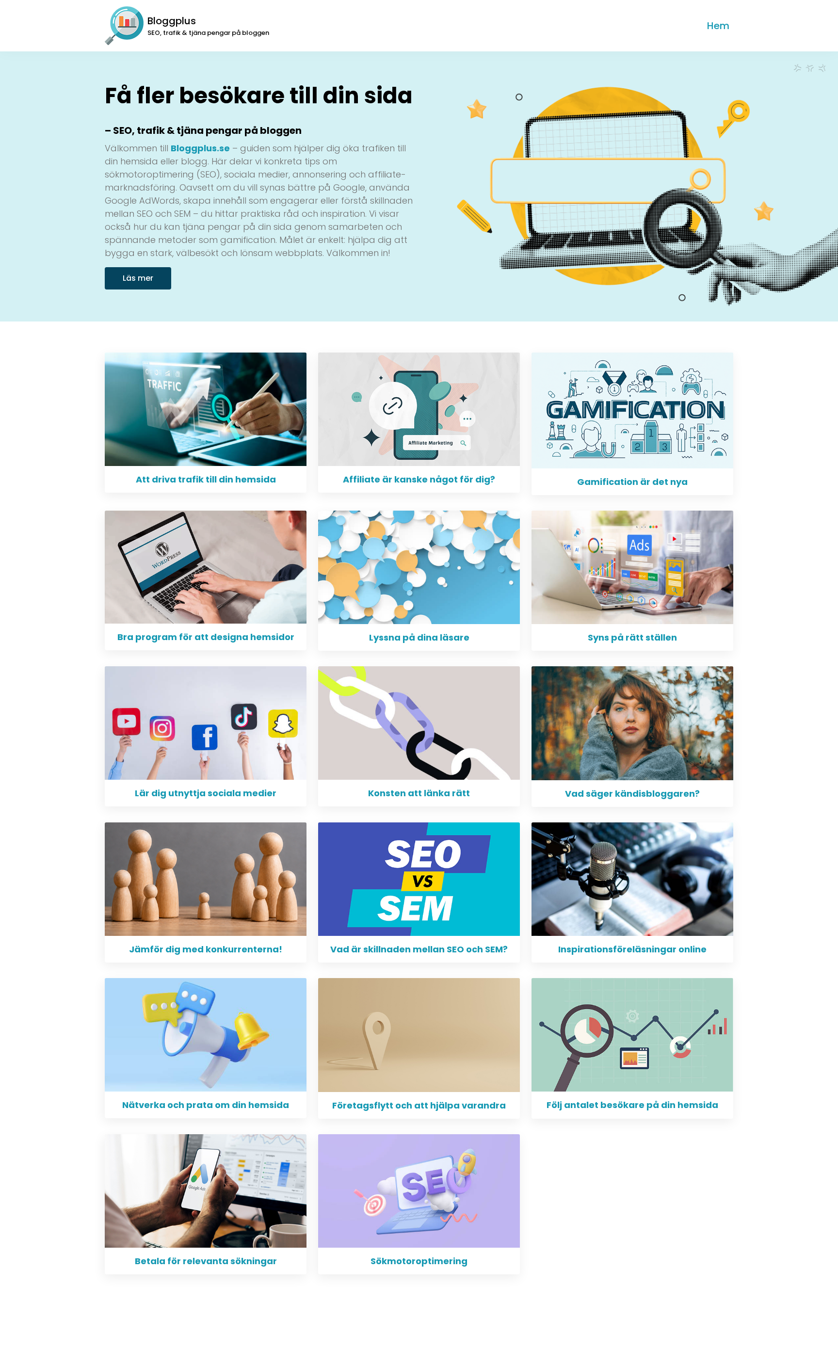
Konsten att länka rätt (419, 793)
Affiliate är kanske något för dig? (419, 479)
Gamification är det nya (632, 482)
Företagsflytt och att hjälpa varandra (419, 1105)
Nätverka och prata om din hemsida (205, 1105)
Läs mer (138, 278)
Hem (718, 25)
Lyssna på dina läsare (419, 637)
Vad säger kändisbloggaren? (632, 793)
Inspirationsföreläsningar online (632, 949)
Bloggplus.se (200, 148)
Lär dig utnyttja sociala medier (205, 793)
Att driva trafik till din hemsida (206, 479)
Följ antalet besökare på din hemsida (632, 1105)
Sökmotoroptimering (419, 1261)
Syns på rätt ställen (632, 637)
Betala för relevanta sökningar (206, 1261)
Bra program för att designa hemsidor (205, 637)
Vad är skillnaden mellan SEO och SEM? (419, 949)
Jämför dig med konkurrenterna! (205, 949)
